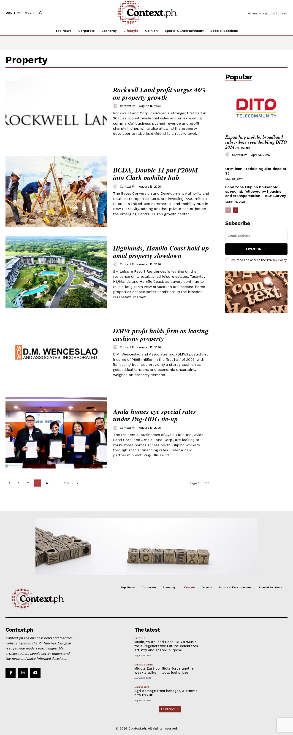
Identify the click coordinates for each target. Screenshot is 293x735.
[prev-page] (9, 483)
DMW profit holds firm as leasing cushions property (161, 334)
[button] (34, 13)
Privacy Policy (277, 260)
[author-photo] (116, 106)
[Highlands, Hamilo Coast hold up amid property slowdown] (56, 272)
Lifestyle (139, 638)
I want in (253, 249)
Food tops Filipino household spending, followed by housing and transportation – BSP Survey (255, 191)
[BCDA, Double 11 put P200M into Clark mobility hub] (56, 191)
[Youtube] (35, 673)
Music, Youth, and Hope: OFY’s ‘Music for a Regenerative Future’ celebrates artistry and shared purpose (166, 646)
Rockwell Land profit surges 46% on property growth (160, 93)
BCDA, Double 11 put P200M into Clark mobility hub (155, 173)
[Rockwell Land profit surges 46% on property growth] (56, 111)
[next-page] (77, 483)
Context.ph (127, 106)
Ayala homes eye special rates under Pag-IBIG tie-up (154, 415)
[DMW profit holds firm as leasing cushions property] (56, 352)
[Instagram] (23, 673)
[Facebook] (10, 673)
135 (66, 483)
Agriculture (141, 687)
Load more (168, 709)
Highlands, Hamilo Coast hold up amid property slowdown (161, 251)
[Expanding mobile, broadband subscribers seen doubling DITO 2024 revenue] (256, 108)
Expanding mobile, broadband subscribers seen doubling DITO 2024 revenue (256, 142)
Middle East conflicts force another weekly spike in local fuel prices (164, 670)
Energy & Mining (143, 664)
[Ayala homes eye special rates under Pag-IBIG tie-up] (56, 432)
